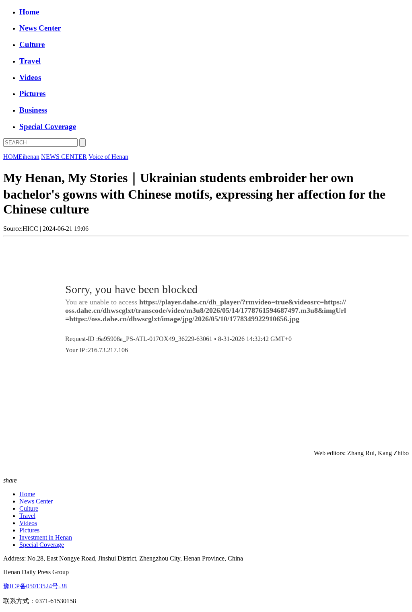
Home (29, 12)
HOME (13, 156)
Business (33, 110)
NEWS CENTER (64, 156)
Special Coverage (47, 126)
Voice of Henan (108, 156)
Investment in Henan (45, 537)
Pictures (32, 93)
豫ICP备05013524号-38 (35, 586)
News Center (40, 28)
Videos (30, 77)
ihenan (31, 156)
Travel (30, 61)
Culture (32, 44)
